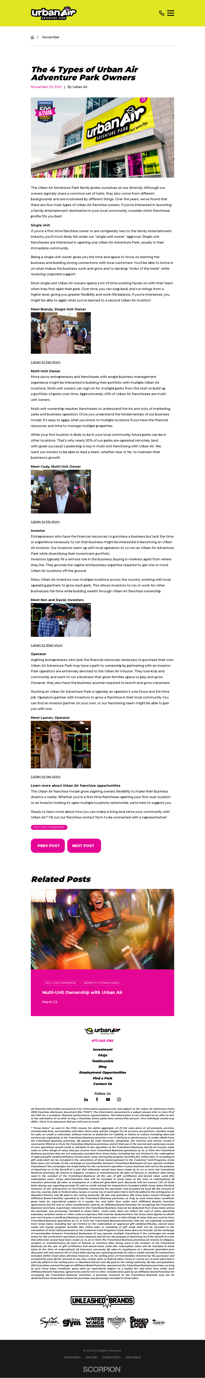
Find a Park (102, 1078)
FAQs (102, 1055)
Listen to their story (47, 645)
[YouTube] (108, 1099)
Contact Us (102, 1084)
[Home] (54, 13)
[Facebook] (97, 1099)
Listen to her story (45, 362)
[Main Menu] (170, 13)
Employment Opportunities (102, 1072)
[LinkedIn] (86, 1099)
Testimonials (102, 1061)
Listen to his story (45, 522)
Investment (102, 1049)
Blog (102, 1067)
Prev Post (49, 846)
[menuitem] (72, 1357)
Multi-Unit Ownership (49, 827)
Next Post (83, 846)
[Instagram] (119, 1099)
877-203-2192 (102, 1040)
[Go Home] (32, 37)
